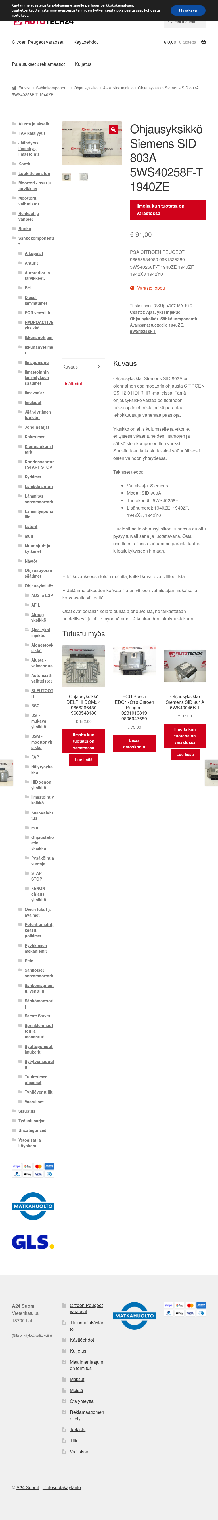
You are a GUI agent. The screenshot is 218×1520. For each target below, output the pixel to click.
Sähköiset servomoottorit (39, 972)
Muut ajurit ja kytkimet (37, 548)
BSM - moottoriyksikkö (41, 741)
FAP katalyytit (31, 133)
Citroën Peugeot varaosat (37, 42)
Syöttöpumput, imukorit (39, 1049)
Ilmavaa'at (34, 392)
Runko (24, 228)
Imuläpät (33, 402)
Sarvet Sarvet (37, 1015)
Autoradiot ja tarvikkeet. (37, 275)
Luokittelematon (34, 173)
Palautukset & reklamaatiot (38, 64)
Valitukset (79, 1451)
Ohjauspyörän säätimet (38, 573)
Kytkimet (33, 476)
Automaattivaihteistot (42, 678)
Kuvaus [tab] (70, 366)
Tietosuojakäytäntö (87, 1325)
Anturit (31, 263)
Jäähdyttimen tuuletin (38, 414)
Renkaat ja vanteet (28, 216)
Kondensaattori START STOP (39, 464)
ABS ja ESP (42, 595)
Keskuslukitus (42, 815)
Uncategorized (32, 1130)
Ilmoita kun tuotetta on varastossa (161, 209)
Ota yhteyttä (82, 1401)
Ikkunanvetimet (39, 349)
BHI (28, 287)
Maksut (77, 1379)
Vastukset (34, 1101)
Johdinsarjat (37, 427)
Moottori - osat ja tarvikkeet (35, 185)
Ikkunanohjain (39, 337)
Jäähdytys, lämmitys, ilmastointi (29, 148)
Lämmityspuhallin (39, 514)
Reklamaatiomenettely (87, 1415)
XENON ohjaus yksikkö (38, 893)
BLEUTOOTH (42, 693)
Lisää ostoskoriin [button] (134, 743)
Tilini (75, 1440)
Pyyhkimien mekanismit (36, 948)
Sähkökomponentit (53, 87)
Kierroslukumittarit (39, 449)
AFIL (35, 605)
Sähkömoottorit (39, 1003)
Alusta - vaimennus (42, 662)
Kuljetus (83, 64)
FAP (35, 757)
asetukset (19, 15)
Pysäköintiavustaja (42, 860)
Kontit (24, 164)
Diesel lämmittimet (36, 300)
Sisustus (26, 1111)
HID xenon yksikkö (41, 784)
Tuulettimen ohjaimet (36, 1079)
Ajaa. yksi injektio (118, 87)
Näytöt (31, 561)
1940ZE (176, 325)
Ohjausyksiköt (86, 87)
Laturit (31, 526)
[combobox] (185, 21)
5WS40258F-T (143, 331)
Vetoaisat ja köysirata (29, 1142)
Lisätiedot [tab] (72, 383)
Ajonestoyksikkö (42, 647)
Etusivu (25, 87)
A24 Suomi (27, 1487)
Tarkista (77, 1429)
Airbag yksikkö (38, 617)
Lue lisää (84, 760)
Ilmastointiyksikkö (42, 799)
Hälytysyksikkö (42, 769)
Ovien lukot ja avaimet (38, 912)
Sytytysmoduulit (39, 1064)
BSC (35, 705)
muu (29, 536)
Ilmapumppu (37, 362)
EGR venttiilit (37, 312)
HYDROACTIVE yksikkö (39, 325)
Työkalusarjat (31, 1120)
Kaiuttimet (35, 436)
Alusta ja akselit (33, 124)
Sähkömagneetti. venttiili (39, 988)
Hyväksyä (188, 10)
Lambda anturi (39, 486)
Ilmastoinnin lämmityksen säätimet (37, 377)
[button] (113, 129)
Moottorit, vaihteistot (28, 201)
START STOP (37, 876)
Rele (29, 960)
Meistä (76, 1390)
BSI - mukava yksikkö (38, 720)
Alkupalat (34, 253)
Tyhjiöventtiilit (39, 1092)
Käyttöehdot (86, 42)
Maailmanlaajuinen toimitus (86, 1365)
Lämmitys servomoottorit (39, 498)
